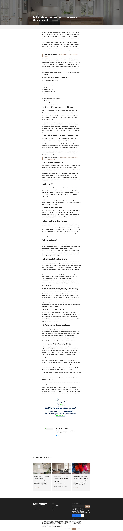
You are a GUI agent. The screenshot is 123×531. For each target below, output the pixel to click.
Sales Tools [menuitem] (53, 510)
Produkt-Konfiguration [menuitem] (55, 505)
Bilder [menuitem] (53, 507)
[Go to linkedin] (58, 435)
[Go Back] (61, 27)
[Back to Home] (36, 2)
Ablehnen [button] (78, 528)
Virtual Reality (70, 187)
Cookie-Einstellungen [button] (68, 528)
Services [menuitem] (53, 503)
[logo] (40, 504)
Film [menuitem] (52, 508)
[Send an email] (57, 435)
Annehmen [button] (73, 528)
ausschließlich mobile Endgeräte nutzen (66, 179)
